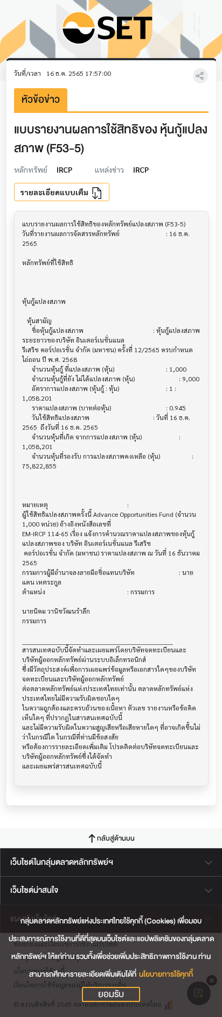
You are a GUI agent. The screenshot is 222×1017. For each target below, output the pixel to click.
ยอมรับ (111, 994)
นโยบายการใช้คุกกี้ (166, 974)
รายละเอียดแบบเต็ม (55, 192)
